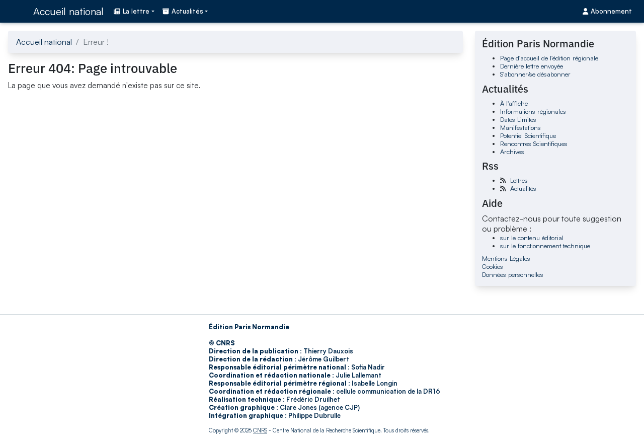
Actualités (523, 188)
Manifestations (520, 127)
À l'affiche (514, 103)
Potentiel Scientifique (528, 135)
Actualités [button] (187, 11)
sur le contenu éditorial (532, 238)
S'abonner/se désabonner (535, 74)
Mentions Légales (506, 258)
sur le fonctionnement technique (545, 246)
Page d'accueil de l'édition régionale (549, 58)
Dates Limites (518, 119)
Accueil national (68, 11)
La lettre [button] (136, 11)
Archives (512, 152)
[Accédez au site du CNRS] (17, 11)
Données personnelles (512, 274)
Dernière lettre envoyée (531, 66)
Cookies (492, 266)
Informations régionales (533, 111)
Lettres (519, 180)
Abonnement (611, 11)
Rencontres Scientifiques (534, 143)
